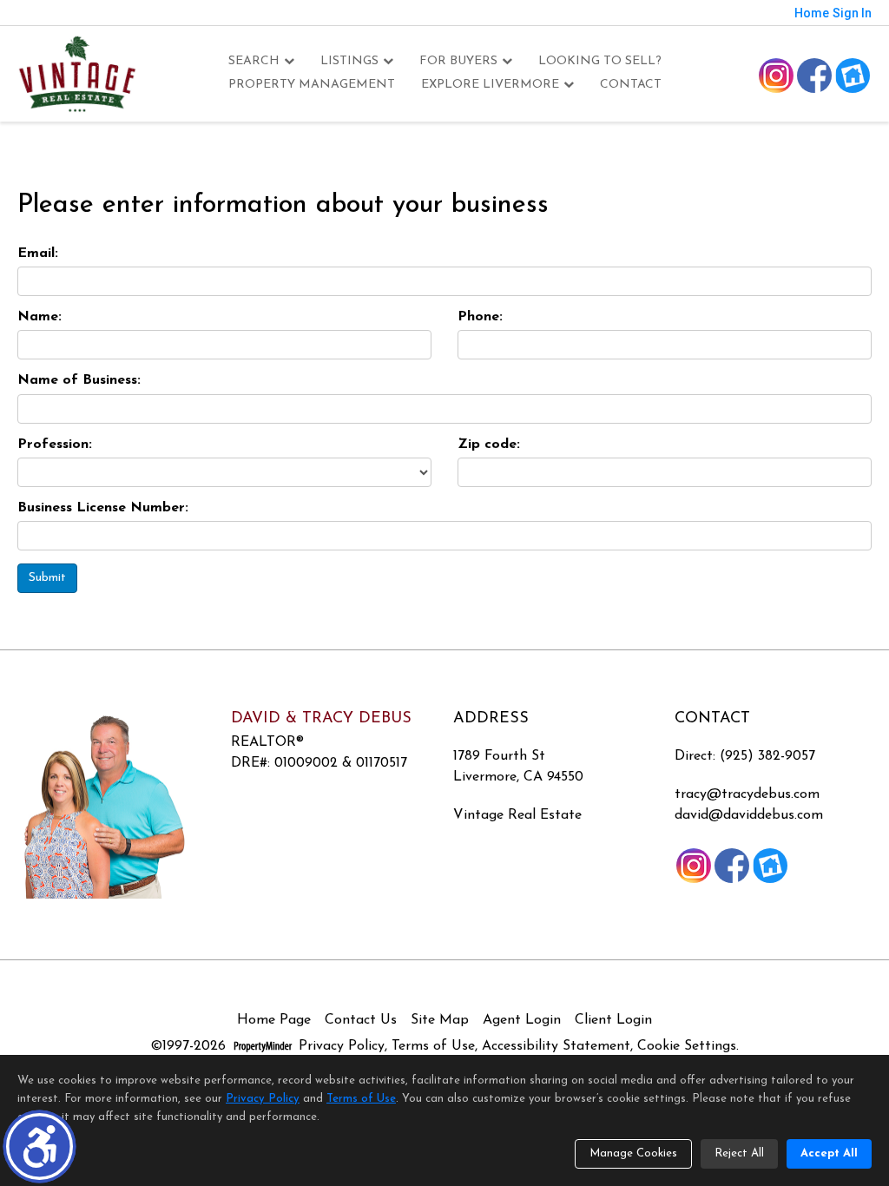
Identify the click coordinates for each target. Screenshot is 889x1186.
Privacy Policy (342, 1046)
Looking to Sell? (600, 61)
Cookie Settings (686, 1046)
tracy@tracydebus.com (747, 794)
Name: (39, 317)
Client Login (613, 1020)
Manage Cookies (633, 1153)
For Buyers (458, 61)
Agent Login (522, 1020)
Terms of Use (433, 1046)
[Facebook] (814, 75)
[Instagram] (776, 75)
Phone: (480, 317)
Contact (631, 84)
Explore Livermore (490, 84)
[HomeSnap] (852, 75)
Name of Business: (79, 380)
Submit (47, 577)
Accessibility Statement (556, 1046)
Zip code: (489, 444)
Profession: (54, 444)
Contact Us (361, 1020)
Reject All (739, 1153)
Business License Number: (102, 508)
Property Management (311, 84)
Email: (37, 253)
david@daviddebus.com (749, 815)
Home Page (274, 1020)
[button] (39, 1146)
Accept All (829, 1153)
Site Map (440, 1020)
